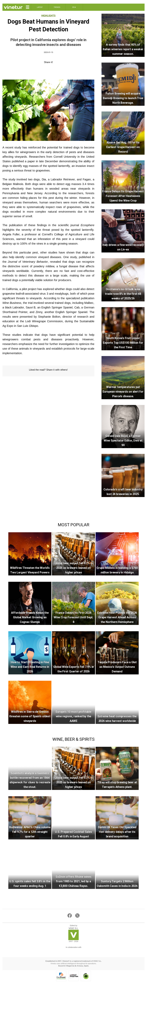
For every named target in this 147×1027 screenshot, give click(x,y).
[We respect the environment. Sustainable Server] (86, 976)
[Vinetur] (73, 939)
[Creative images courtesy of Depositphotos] (73, 950)
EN (74, 7)
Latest (40, 7)
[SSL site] (61, 976)
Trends (57, 7)
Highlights (48, 15)
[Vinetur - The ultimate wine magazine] (13, 7)
